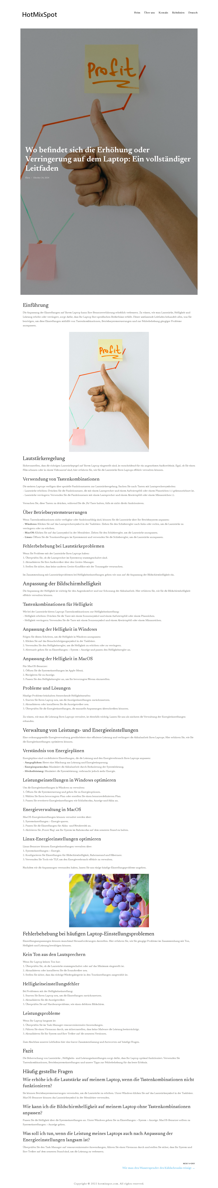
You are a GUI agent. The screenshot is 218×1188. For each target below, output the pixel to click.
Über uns (149, 13)
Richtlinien (178, 13)
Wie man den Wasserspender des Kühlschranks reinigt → (158, 1168)
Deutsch (193, 13)
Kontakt (163, 13)
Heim (137, 13)
